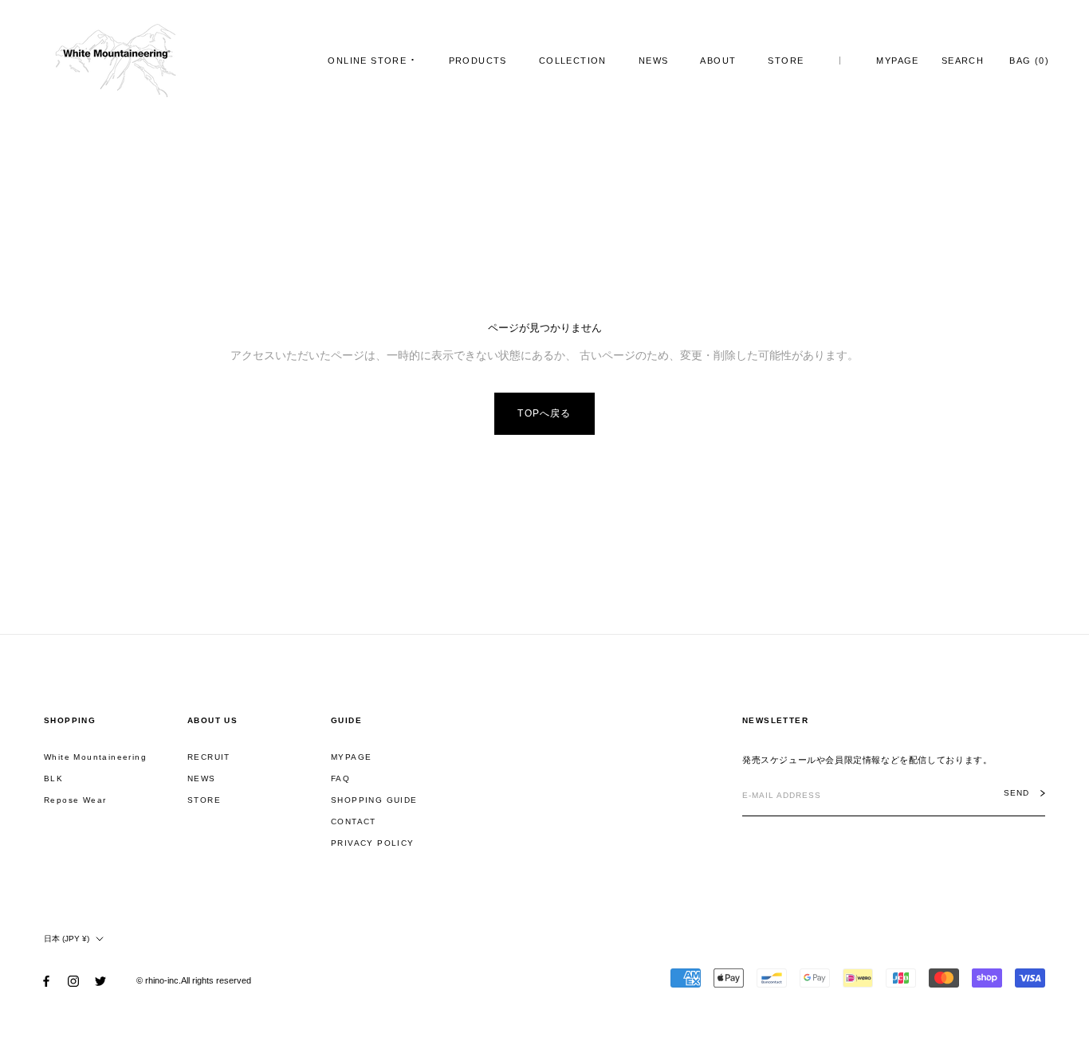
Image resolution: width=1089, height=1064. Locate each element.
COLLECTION (573, 60)
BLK (53, 778)
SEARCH (963, 60)
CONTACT (353, 821)
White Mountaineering (95, 757)
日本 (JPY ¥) (66, 938)
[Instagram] (73, 981)
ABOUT (718, 60)
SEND (1016, 793)
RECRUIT (208, 757)
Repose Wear (75, 800)
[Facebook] (46, 981)
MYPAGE (897, 60)
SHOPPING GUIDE (374, 800)
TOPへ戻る (544, 413)
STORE (786, 60)
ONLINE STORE (367, 60)
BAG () (1029, 60)
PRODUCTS (478, 60)
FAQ (340, 778)
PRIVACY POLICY (373, 843)
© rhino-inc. (158, 980)
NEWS (654, 60)
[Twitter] (100, 981)
